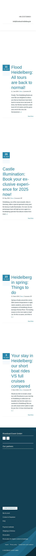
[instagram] (7, 438)
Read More (30, 116)
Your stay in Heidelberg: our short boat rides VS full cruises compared (22, 370)
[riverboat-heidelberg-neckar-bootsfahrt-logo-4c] (8, 2)
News (20, 91)
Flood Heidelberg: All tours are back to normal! (22, 77)
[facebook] (4, 438)
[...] (20, 112)
